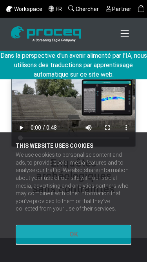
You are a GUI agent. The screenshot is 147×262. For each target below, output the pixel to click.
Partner (121, 9)
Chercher (87, 9)
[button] (141, 9)
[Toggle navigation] (125, 34)
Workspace (28, 9)
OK (73, 234)
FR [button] (59, 9)
